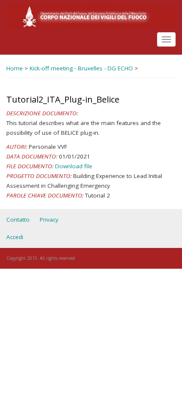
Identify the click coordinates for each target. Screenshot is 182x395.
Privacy (49, 219)
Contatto (18, 219)
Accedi (14, 237)
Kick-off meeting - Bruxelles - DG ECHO (81, 68)
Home (14, 68)
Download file (73, 166)
